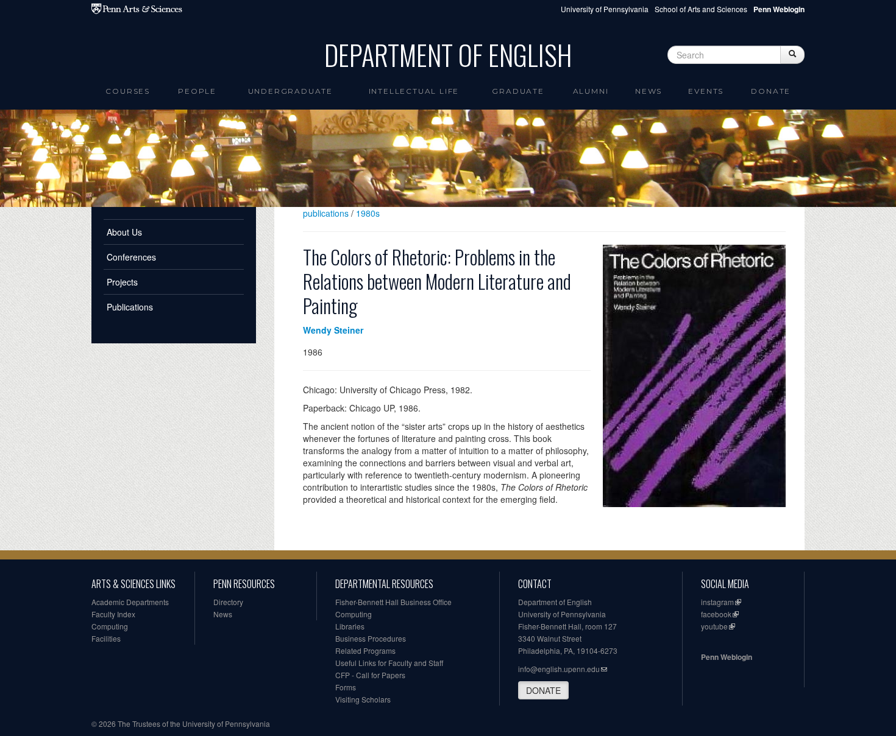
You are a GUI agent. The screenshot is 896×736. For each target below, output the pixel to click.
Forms (345, 687)
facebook (716, 614)
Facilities (106, 638)
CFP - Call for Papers (370, 675)
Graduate (518, 91)
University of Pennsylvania (605, 9)
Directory (228, 602)
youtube (714, 626)
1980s (368, 213)
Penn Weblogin (726, 656)
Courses (127, 91)
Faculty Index (113, 614)
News (648, 91)
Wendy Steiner (333, 330)
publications (326, 213)
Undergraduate (290, 91)
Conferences (131, 257)
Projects (122, 282)
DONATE (543, 690)
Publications (130, 307)
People (197, 91)
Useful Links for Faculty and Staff (389, 662)
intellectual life (414, 91)
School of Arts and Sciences (701, 9)
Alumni (591, 91)
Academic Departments (130, 602)
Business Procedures (370, 638)
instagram (717, 602)
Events (706, 91)
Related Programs (365, 650)
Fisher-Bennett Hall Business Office (393, 602)
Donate (771, 91)
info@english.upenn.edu (559, 669)
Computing (109, 626)
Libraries (349, 626)
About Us (124, 232)
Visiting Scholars (363, 699)
